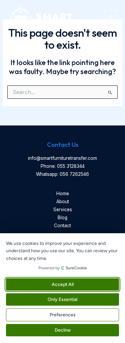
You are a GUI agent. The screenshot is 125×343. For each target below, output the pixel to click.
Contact (62, 225)
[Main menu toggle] (110, 16)
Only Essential (62, 299)
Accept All (63, 284)
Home (62, 193)
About (62, 201)
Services (62, 209)
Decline (63, 330)
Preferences (63, 315)
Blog (62, 217)
